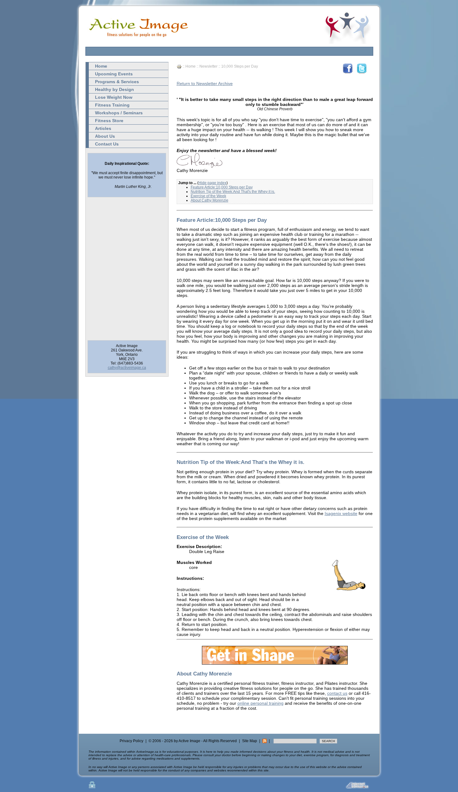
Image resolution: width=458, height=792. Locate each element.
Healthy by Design (114, 89)
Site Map (249, 741)
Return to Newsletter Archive (205, 83)
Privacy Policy (131, 741)
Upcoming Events (114, 73)
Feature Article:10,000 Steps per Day (222, 187)
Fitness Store (109, 120)
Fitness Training (112, 105)
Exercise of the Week (208, 196)
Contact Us (107, 143)
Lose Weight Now (113, 97)
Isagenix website (341, 513)
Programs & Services (117, 81)
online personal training (260, 703)
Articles (103, 128)
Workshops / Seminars (119, 112)
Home (101, 66)
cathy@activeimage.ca (127, 367)
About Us (105, 136)
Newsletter (208, 66)
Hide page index (212, 183)
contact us (337, 693)
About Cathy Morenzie (209, 200)
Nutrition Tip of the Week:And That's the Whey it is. (233, 191)
